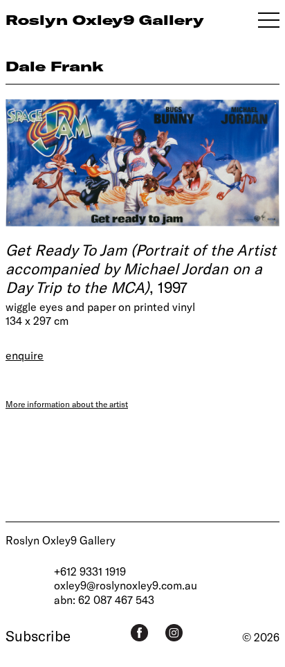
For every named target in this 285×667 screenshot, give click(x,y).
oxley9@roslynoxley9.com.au (125, 585)
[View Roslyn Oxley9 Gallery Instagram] (174, 632)
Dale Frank (55, 66)
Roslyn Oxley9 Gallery (61, 539)
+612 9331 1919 (90, 571)
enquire (25, 355)
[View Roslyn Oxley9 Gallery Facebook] (139, 632)
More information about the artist (67, 404)
